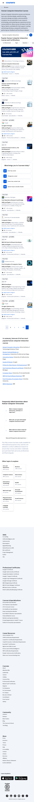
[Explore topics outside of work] (17, 186)
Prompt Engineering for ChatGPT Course (13, 620)
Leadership (5, 672)
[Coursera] (10, 2)
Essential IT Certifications (9, 644)
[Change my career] (17, 176)
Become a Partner (7, 695)
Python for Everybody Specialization (12, 622)
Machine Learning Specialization (10, 618)
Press (4, 738)
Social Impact (6, 697)
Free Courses (6, 699)
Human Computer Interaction (11, 347)
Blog (4, 721)
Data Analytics (6, 543)
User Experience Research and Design (13, 368)
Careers (5, 675)
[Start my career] (17, 171)
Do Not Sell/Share (7, 763)
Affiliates (5, 758)
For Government (7, 690)
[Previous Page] (6, 327)
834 (23, 327)
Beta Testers (6, 719)
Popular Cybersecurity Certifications (12, 653)
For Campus (5, 693)
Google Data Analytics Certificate (11, 574)
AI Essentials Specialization (9, 602)
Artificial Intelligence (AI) (9, 539)
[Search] (30, 34)
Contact (5, 751)
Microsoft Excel (6, 550)
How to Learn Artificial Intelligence (11, 649)
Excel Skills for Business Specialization (12, 613)
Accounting (5, 537)
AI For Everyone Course (8, 607)
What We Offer (6, 670)
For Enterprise (6, 688)
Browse (6, 7)
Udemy (4, 701)
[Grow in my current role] (17, 181)
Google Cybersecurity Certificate (11, 572)
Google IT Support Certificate (10, 576)
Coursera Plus (6, 679)
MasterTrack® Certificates (9, 684)
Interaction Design (8, 357)
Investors (5, 740)
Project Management (8, 552)
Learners (5, 714)
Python (4, 555)
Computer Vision (7, 373)
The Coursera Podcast (8, 723)
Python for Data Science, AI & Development (15, 365)
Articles (4, 754)
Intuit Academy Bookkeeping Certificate (12, 590)
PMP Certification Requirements (10, 651)
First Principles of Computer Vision (12, 379)
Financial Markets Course (9, 616)
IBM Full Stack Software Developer (12, 376)
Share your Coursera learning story (11, 655)
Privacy (4, 745)
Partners (5, 716)
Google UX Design (8, 362)
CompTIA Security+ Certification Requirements (14, 642)
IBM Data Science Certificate (10, 587)
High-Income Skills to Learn (9, 646)
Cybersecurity (6, 541)
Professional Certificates (9, 681)
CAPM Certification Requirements (11, 637)
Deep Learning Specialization (10, 611)
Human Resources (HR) (8, 548)
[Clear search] (27, 34)
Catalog (4, 677)
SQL (4, 557)
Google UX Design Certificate (10, 581)
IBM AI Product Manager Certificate (11, 585)
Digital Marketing (7, 546)
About (4, 668)
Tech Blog (5, 725)
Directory (5, 756)
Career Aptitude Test (8, 635)
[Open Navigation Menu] (3, 3)
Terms (4, 743)
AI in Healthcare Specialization (10, 609)
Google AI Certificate (8, 569)
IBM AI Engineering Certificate (10, 583)
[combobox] (13, 35)
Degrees (5, 686)
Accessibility (6, 749)
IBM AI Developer (7, 384)
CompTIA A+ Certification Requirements (12, 640)
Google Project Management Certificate (12, 578)
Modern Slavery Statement (9, 760)
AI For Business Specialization (10, 605)
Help (4, 747)
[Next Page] (27, 327)
